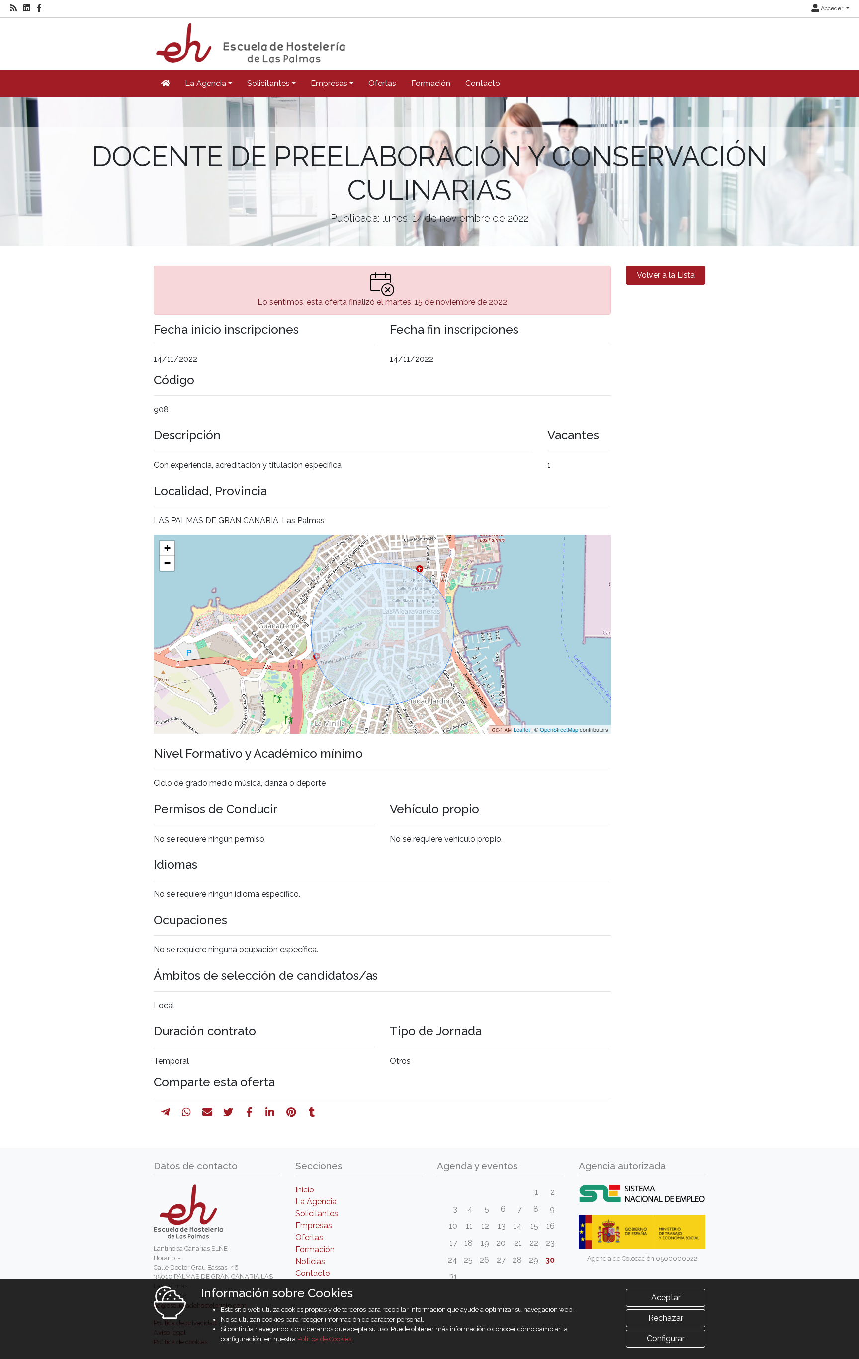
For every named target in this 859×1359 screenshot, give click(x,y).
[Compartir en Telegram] (165, 1112)
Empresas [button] (329, 83)
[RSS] (13, 8)
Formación (430, 83)
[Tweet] (228, 1112)
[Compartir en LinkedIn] (269, 1112)
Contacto (482, 83)
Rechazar (665, 1318)
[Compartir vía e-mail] (207, 1112)
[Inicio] (249, 39)
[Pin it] (291, 1112)
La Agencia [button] (205, 83)
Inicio (304, 1189)
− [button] (167, 563)
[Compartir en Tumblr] (312, 1112)
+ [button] (167, 548)
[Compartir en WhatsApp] (186, 1112)
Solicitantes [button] (268, 83)
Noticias (310, 1261)
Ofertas (382, 83)
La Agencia (316, 1201)
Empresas (313, 1225)
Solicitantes (316, 1213)
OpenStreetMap (559, 729)
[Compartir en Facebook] (249, 1112)
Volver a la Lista (666, 275)
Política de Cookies (324, 1339)
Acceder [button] (832, 8)
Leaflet (522, 729)
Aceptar (666, 1297)
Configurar (666, 1338)
